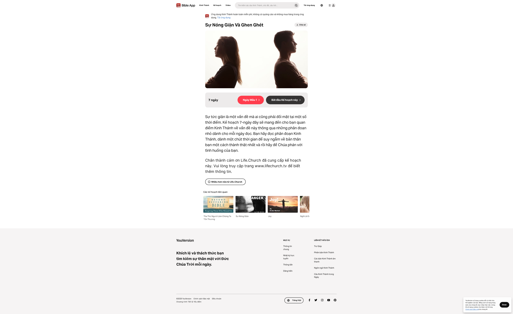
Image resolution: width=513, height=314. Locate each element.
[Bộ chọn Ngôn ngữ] (321, 5)
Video (228, 5)
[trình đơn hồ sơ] (332, 5)
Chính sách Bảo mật (201, 299)
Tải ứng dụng (309, 5)
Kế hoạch (217, 5)
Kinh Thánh (204, 5)
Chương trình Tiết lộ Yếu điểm (188, 302)
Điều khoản (216, 299)
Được (504, 305)
